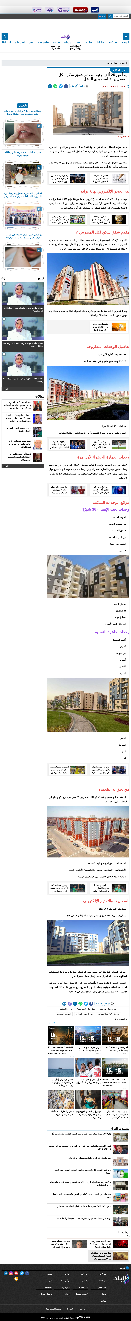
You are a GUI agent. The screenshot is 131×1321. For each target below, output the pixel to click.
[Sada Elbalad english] (37, 10)
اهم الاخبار (113, 42)
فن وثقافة (68, 42)
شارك (72, 86)
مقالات (103, 1301)
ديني (31, 42)
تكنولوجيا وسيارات (81, 1294)
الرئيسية (125, 42)
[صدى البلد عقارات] (49, 10)
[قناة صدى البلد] (95, 10)
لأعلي (122, 1268)
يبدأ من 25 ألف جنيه (108, 1009)
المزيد (5, 389)
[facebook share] (66, 86)
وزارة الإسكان (66, 1009)
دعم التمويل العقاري (84, 1014)
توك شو (56, 42)
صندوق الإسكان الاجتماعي (108, 1014)
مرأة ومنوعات (43, 42)
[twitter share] (61, 86)
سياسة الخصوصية (53, 1309)
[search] (5, 36)
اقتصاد (104, 1294)
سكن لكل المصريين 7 (86, 1009)
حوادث (89, 42)
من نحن (82, 1309)
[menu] (126, 36)
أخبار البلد (100, 42)
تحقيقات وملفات (46, 1294)
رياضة (79, 42)
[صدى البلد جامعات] (63, 10)
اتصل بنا (70, 1309)
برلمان (67, 1294)
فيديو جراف (65, 1287)
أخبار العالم (20, 42)
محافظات (48, 1287)
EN (103, 16)
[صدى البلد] (65, 36)
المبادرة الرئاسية (64, 1014)
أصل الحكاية (112, 63)
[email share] (50, 86)
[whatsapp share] (55, 86)
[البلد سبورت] (80, 10)
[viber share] (70, 1004)
